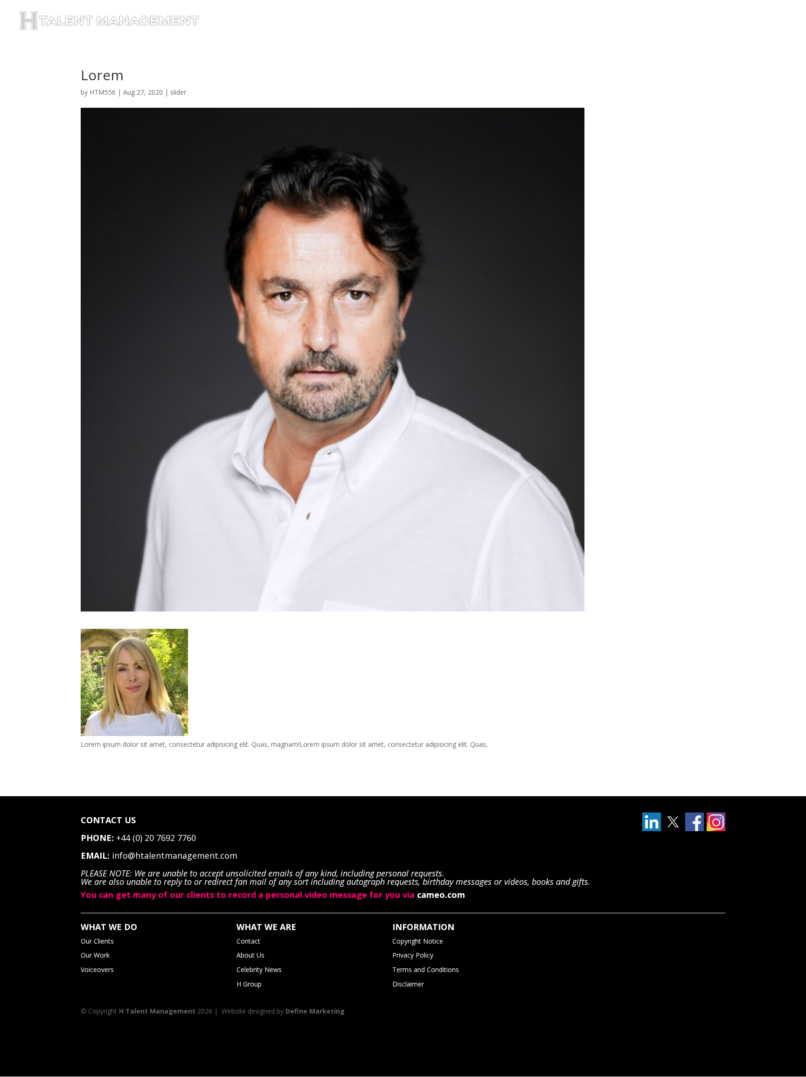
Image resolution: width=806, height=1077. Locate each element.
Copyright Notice (417, 941)
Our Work (95, 955)
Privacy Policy (412, 955)
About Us (250, 955)
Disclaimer (408, 984)
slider (178, 92)
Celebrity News (259, 969)
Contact (248, 941)
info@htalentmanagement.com (174, 855)
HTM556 (103, 92)
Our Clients (97, 941)
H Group (249, 984)
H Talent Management (157, 1011)
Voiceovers (97, 969)
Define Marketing (315, 1011)
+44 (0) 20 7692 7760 (156, 837)
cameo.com (441, 894)
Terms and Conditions (425, 969)
